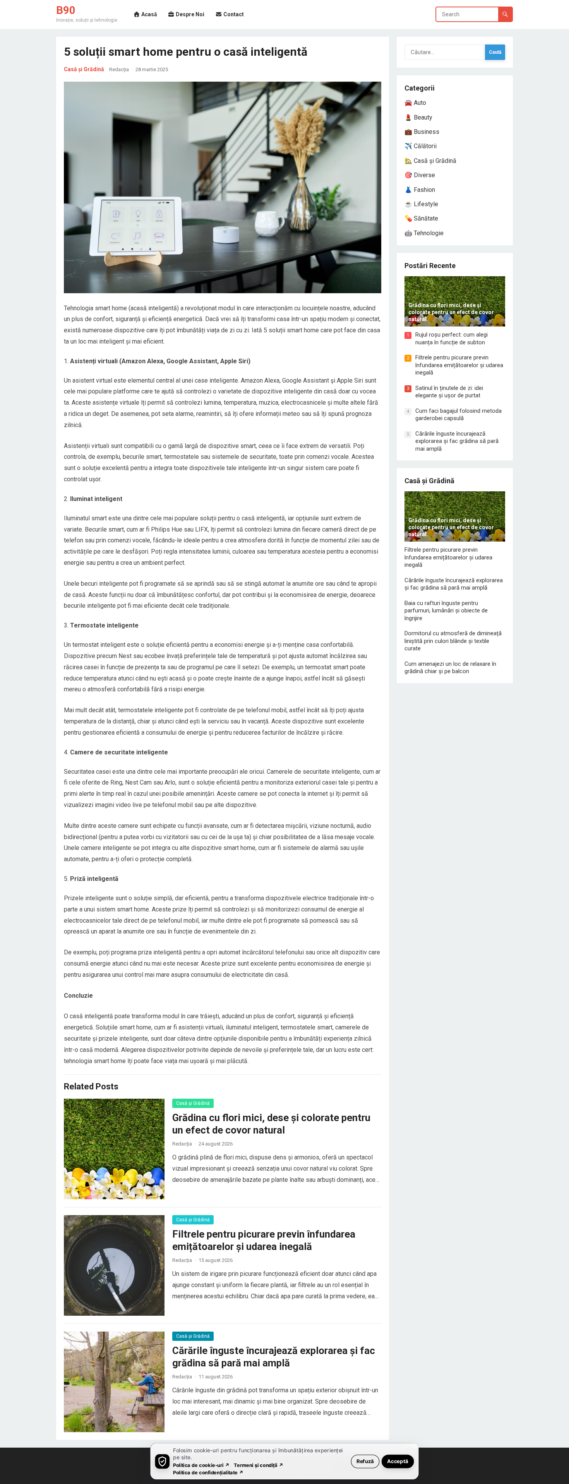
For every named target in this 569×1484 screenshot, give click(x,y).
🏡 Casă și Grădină (430, 160)
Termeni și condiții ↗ (258, 1465)
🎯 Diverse (419, 175)
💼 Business (421, 131)
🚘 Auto (415, 102)
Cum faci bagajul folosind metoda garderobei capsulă (458, 414)
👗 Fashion (419, 189)
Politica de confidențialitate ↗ (208, 1472)
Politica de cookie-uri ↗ (201, 1465)
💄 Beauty (418, 117)
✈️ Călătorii (420, 146)
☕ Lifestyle (421, 204)
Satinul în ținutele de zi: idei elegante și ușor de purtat (449, 392)
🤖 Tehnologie (424, 233)
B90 (65, 10)
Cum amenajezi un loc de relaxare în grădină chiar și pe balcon (450, 667)
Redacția (119, 69)
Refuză (365, 1461)
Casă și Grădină (84, 69)
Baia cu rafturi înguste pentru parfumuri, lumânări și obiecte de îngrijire (446, 611)
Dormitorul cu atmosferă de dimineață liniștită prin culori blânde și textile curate (453, 641)
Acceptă (397, 1461)
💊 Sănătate (421, 218)
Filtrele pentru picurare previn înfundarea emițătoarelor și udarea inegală (459, 365)
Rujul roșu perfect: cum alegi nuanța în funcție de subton (451, 338)
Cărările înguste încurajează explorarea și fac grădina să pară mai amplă (457, 441)
